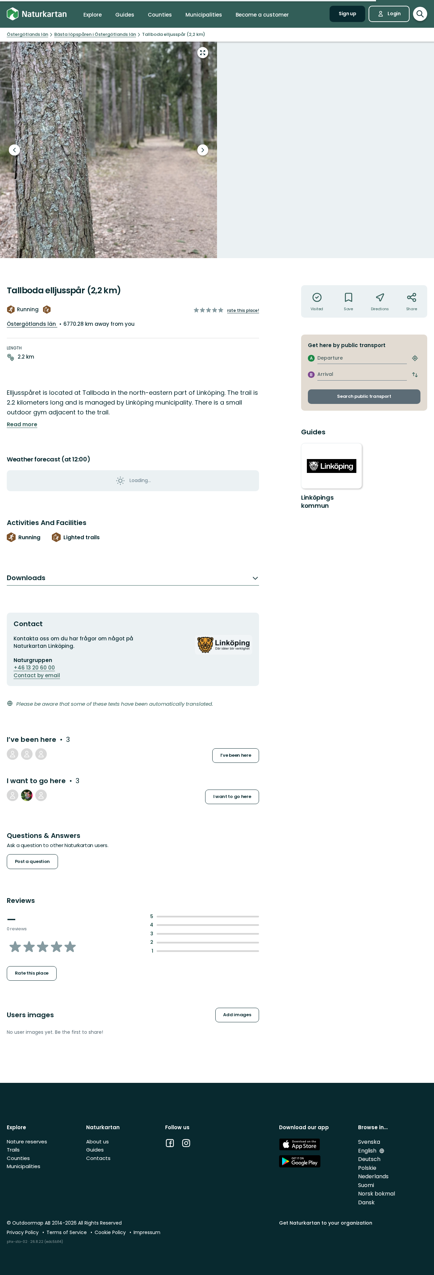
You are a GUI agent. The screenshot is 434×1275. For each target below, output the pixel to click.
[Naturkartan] (36, 14)
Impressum (147, 1232)
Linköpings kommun (317, 501)
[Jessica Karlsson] (41, 754)
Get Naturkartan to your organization (325, 1223)
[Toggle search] (420, 14)
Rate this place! (243, 310)
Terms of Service (67, 1232)
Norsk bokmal (376, 1194)
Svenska (369, 1142)
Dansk (366, 1202)
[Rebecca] (41, 795)
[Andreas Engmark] (12, 754)
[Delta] (27, 795)
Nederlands (373, 1176)
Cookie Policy (111, 1232)
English (368, 1151)
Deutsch (369, 1159)
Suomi (366, 1185)
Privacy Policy (23, 1232)
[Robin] (27, 754)
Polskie (367, 1168)
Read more (22, 424)
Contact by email (37, 675)
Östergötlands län (32, 323)
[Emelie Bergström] (12, 795)
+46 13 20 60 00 (34, 667)
